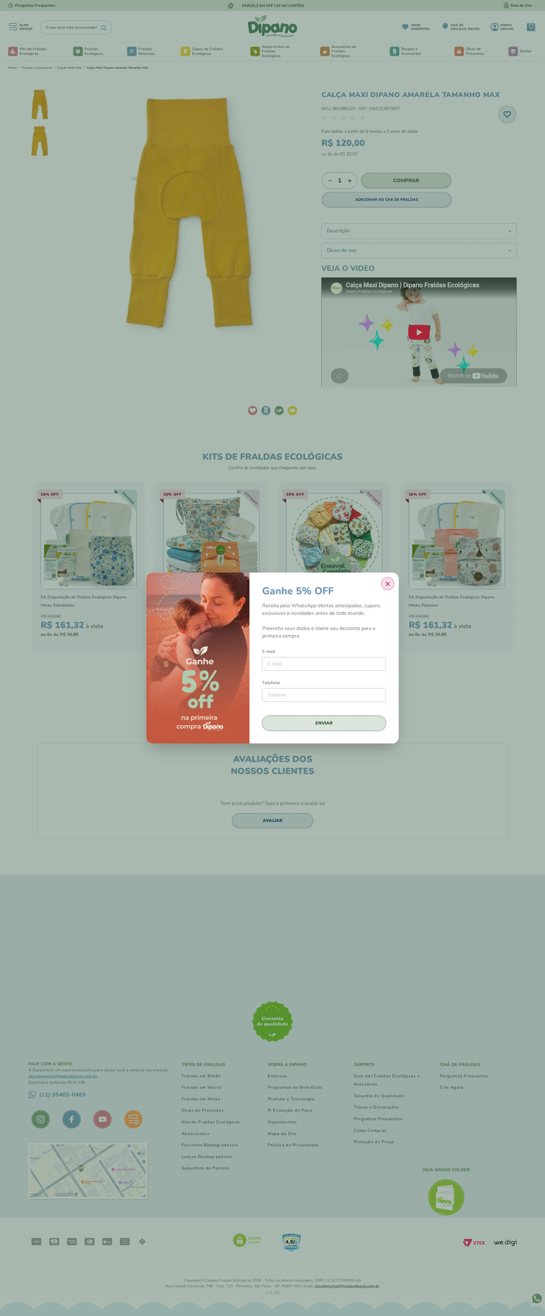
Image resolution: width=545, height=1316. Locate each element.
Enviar (324, 723)
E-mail (268, 652)
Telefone (271, 683)
